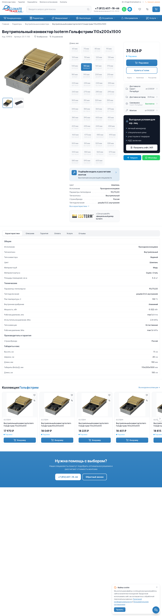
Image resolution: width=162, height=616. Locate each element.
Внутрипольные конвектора (37, 24)
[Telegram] (129, 9)
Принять (119, 609)
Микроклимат (61, 18)
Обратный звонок (95, 477)
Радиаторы (38, 18)
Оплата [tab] (57, 233)
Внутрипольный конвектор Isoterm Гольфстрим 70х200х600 (19, 424)
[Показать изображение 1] (8, 103)
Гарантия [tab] (44, 233)
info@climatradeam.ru (132, 2)
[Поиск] (88, 9)
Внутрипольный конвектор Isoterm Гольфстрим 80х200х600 (56, 424)
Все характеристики (78, 206)
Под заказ (143, 62)
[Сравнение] (147, 9)
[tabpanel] (81, 306)
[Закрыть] (157, 587)
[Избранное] (139, 9)
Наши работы (32, 2)
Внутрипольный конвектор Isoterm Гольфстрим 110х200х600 (94, 424)
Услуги (152, 18)
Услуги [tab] (70, 233)
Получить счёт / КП (143, 147)
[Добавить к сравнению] (34, 400)
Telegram (134, 158)
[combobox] (58, 9)
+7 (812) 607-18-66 (107, 8)
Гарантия (21, 2)
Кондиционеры (14, 18)
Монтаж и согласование (48, 2)
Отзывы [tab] (82, 233)
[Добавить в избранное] (34, 395)
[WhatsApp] (124, 9)
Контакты (63, 2)
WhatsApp (152, 158)
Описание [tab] (30, 233)
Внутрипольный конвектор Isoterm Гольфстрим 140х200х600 (131, 424)
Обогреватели (131, 18)
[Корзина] (156, 9)
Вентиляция (85, 18)
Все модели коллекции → (149, 387)
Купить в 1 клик (141, 70)
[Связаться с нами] (155, 609)
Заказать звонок (153, 2)
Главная (5, 24)
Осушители (107, 18)
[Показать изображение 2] (19, 103)
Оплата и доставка (9, 2)
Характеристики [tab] (12, 233)
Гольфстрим (28, 387)
